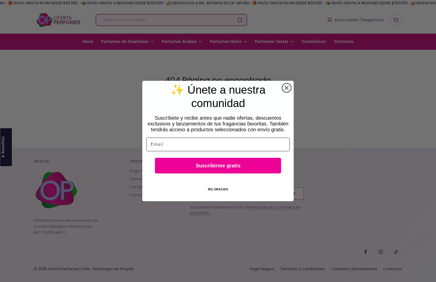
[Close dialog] (286, 87)
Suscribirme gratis (218, 165)
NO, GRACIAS (218, 189)
